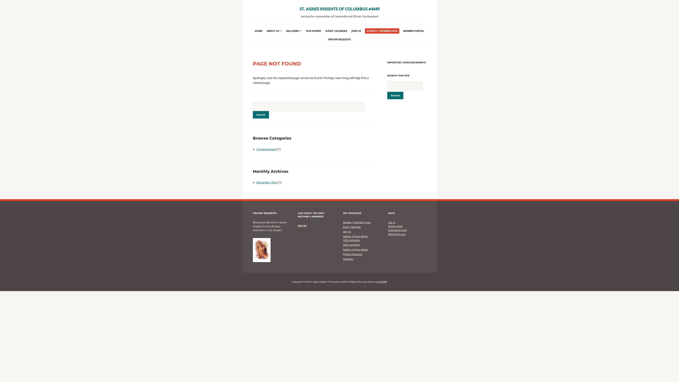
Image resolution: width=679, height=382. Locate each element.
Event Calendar (336, 31)
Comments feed (397, 230)
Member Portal (413, 31)
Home (258, 31)
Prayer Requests (339, 39)
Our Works (313, 31)
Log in (391, 222)
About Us (273, 31)
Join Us (356, 31)
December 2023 (266, 182)
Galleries (292, 31)
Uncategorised (266, 149)
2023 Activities (351, 240)
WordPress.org (397, 234)
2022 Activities (351, 245)
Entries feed (395, 226)
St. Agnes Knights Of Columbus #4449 (339, 9)
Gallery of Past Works (355, 236)
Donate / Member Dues (382, 31)
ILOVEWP (382, 281)
